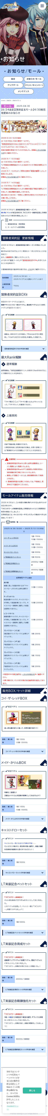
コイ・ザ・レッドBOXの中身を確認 (18, 751)
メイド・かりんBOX (11, 545)
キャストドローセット (11, 552)
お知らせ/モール (34, 79)
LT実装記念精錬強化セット (13, 571)
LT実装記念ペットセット (12, 557)
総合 (13, 79)
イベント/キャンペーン (34, 85)
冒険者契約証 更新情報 (16, 224)
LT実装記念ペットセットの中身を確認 (19, 932)
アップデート (13, 85)
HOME (3, 100)
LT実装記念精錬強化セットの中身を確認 (20, 1049)
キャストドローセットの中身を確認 (18, 872)
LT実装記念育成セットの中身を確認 (19, 989)
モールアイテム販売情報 (16, 227)
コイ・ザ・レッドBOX (11, 538)
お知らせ (9, 100)
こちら (30, 269)
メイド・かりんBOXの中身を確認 (17, 819)
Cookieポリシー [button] (12, 1107)
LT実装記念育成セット (12, 563)
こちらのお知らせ (12, 177)
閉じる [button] (32, 1090)
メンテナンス (23, 91)
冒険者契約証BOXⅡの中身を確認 (17, 348)
